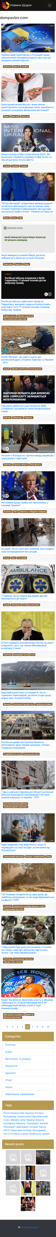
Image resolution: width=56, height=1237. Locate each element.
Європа (16, 66)
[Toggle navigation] (50, 5)
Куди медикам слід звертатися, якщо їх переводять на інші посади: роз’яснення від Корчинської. (25, 847)
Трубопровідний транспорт (15, 807)
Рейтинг (7, 417)
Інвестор (25, 116)
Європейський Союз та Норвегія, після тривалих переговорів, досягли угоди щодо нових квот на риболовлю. (26, 695)
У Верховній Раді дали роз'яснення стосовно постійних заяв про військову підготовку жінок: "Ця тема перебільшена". (26, 950)
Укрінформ (16, 605)
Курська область (20, 465)
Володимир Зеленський (17, 1116)
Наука (8, 1087)
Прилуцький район (31, 754)
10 (48, 1026)
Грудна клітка (10, 316)
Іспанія (7, 166)
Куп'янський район (12, 804)
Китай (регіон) (35, 369)
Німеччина (8, 264)
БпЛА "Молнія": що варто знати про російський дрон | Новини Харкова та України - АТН (27, 359)
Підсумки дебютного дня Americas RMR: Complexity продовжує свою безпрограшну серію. (26, 408)
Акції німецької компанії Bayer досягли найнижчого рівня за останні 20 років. (23, 256)
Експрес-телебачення (34, 856)
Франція (7, 704)
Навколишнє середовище (19, 1094)
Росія (32, 654)
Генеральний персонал (13, 856)
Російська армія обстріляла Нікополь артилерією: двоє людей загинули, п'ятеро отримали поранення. (25, 745)
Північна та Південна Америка (33, 511)
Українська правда (43, 704)
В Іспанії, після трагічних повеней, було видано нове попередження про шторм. (27, 550)
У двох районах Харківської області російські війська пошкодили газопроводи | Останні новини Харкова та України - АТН (27, 794)
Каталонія (22, 558)
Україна (24, 66)
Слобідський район (31, 605)
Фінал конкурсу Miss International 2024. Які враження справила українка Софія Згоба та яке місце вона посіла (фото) (26, 157)
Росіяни (39, 1113)
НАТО (15, 511)
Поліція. (27, 1130)
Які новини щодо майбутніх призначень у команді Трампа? (24, 504)
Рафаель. (28, 417)
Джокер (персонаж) (12, 1017)
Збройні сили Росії (25, 316)
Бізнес (6, 116)
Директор (29, 1014)
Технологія (11, 1065)
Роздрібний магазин (12, 754)
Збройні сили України (13, 962)
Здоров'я (10, 1073)
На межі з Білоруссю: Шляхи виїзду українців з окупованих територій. (28, 457)
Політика (7, 66)
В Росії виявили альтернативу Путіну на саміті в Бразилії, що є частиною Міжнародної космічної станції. (27, 645)
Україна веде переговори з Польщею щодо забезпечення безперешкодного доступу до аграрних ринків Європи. (26, 57)
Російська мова (19, 1133)
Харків (7, 369)
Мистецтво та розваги (13, 1014)
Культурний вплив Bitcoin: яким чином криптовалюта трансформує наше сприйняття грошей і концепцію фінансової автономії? (27, 107)
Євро (13, 558)
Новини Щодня (20, 5)
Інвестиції (15, 116)
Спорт (8, 1080)
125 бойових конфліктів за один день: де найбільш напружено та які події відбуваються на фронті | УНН (27, 897)
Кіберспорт (17, 417)
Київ (20, 218)
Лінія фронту (35, 465)
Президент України (37, 1123)
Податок (18, 264)
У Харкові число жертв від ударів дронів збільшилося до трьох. (24, 597)
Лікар (48, 856)
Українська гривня (39, 1133)
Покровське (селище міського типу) (29, 906)
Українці (15, 166)
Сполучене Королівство (23, 704)
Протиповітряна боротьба (15, 319)
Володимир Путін (20, 654)
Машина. (21, 1123)
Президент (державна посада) (20, 1126)
